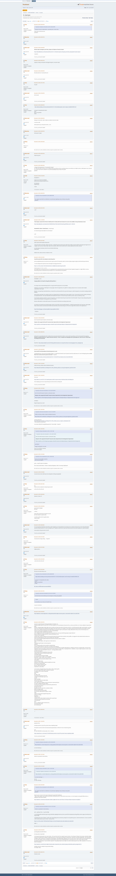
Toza (26, 24)
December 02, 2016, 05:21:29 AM (39, 547)
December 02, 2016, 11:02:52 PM (39, 721)
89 (33, 21)
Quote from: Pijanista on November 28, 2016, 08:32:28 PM (45, 26)
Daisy (26, 141)
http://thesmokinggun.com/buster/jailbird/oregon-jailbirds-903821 (46, 309)
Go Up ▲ (92, 874)
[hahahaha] (24, 42)
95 (41, 21)
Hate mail (27, 47)
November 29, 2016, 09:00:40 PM (39, 118)
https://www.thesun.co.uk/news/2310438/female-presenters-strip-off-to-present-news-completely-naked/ (54, 733)
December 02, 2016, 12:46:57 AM (39, 409)
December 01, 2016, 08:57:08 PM (39, 317)
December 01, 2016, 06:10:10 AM (39, 240)
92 (36, 21)
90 (34, 21)
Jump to (77, 867)
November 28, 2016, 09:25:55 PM (39, 24)
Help (84, 874)
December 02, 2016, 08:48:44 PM (39, 709)
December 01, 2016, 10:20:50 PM (39, 375)
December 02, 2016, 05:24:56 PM (39, 611)
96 (42, 21)
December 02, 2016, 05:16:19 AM (39, 536)
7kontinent (25, 4)
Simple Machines (29, 874)
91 (35, 21)
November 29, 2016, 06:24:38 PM (39, 47)
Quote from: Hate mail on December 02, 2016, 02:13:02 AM (45, 593)
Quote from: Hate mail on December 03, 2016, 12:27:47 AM (45, 806)
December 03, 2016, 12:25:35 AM (39, 739)
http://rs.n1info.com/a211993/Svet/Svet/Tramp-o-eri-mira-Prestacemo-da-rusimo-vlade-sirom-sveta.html (53, 821)
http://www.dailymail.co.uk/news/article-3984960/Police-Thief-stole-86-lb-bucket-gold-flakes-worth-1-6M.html (54, 224)
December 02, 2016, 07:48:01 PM (39, 622)
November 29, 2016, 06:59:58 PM (39, 70)
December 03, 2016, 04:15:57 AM (39, 804)
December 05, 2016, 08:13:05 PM (39, 829)
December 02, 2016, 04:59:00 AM (39, 506)
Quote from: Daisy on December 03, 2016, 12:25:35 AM (45, 768)
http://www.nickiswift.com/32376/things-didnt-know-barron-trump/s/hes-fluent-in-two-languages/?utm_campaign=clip (61, 342)
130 (46, 21)
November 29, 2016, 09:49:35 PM (39, 131)
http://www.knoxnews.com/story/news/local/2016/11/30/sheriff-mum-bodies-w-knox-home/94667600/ (53, 356)
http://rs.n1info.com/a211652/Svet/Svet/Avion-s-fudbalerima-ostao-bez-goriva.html (50, 265)
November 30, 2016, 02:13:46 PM (39, 175)
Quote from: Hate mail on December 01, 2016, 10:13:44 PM (45, 411)
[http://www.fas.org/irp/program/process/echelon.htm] (24, 53)
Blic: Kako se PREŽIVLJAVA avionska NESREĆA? (42, 586)
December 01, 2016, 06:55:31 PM (39, 276)
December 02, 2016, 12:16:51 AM (39, 388)
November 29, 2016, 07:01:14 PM (39, 82)
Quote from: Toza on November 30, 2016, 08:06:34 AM (45, 195)
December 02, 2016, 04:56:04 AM (39, 494)
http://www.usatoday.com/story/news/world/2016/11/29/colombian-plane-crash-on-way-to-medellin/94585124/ (55, 106)
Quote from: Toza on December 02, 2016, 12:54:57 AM (45, 456)
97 (43, 21)
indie (26, 175)
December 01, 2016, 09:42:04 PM (39, 349)
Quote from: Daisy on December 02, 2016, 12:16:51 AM (45, 431)
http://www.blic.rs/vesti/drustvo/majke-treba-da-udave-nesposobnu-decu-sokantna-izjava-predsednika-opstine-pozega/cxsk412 (58, 844)
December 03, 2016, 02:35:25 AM (39, 784)
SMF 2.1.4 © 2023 (24, 874)
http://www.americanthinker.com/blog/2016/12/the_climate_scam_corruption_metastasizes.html (52, 420)
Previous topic (85, 17)
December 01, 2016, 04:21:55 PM (39, 257)
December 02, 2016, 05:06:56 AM (39, 524)
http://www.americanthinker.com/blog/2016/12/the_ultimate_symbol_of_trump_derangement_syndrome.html (55, 367)
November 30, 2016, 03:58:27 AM (39, 153)
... (32, 21)
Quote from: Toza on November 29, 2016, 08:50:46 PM (45, 574)
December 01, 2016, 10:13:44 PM (39, 363)
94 (40, 21)
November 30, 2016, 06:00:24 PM (39, 193)
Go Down (24, 21)
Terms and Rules (88, 874)
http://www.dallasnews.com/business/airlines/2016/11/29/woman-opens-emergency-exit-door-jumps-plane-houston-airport (57, 51)
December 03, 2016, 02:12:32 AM (39, 766)
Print (92, 21)
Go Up (24, 863)
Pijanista (27, 37)
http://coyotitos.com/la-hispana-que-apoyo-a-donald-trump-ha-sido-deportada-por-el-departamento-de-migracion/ (55, 324)
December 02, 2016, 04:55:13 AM (39, 483)
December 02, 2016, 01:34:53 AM (39, 454)
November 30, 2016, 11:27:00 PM (39, 219)
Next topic (91, 17)
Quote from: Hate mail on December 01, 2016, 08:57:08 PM (45, 390)
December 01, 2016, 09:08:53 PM (39, 331)
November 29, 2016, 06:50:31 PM (39, 60)
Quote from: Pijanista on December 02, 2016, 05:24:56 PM (45, 742)
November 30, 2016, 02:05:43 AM (39, 141)
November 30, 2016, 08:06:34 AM (39, 165)
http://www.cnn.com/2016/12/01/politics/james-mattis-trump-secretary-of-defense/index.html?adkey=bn (54, 379)
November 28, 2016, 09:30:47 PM (39, 37)
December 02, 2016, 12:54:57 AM (39, 428)
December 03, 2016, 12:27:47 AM (39, 754)
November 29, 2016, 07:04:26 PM (39, 93)
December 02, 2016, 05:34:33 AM (39, 569)
